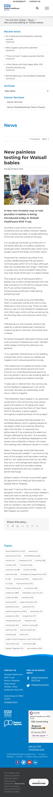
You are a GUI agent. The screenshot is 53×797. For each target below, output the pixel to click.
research (30, 620)
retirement (12, 625)
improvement (24, 583)
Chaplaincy (25, 560)
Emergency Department (33, 574)
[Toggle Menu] (47, 8)
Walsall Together (14, 648)
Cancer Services (14, 102)
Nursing (11, 602)
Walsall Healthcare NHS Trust (39, 678)
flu (8, 579)
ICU (9, 583)
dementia (11, 574)
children (11, 565)
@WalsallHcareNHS (40, 685)
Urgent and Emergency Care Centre (23, 639)
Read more (20, 783)
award (33, 551)
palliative (28, 607)
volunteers (29, 644)
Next (44, 139)
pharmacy (36, 611)
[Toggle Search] (37, 8)
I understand (39, 782)
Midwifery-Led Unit (32, 593)
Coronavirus (13, 570)
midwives (12, 597)
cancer (10, 560)
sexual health (28, 630)
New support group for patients (22, 47)
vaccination (12, 644)
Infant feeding (13, 588)
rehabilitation (13, 620)
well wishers (34, 648)
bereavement (13, 556)
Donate (20, 757)
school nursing (30, 625)
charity (40, 560)
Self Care (11, 630)
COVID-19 (29, 570)
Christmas (26, 565)
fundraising (21, 579)
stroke (24, 634)
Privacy (42, 754)
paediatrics (12, 607)
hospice (37, 579)
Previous (35, 139)
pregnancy (12, 616)
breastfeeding (32, 556)
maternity (12, 593)
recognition (29, 616)
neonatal (27, 597)
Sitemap (10, 757)
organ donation (28, 602)
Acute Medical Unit (15, 551)
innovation (31, 588)
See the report (38, 736)
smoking (11, 634)
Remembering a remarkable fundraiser (26, 75)
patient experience (16, 611)
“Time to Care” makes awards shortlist (25, 56)
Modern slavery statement (37, 757)
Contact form (11, 702)
